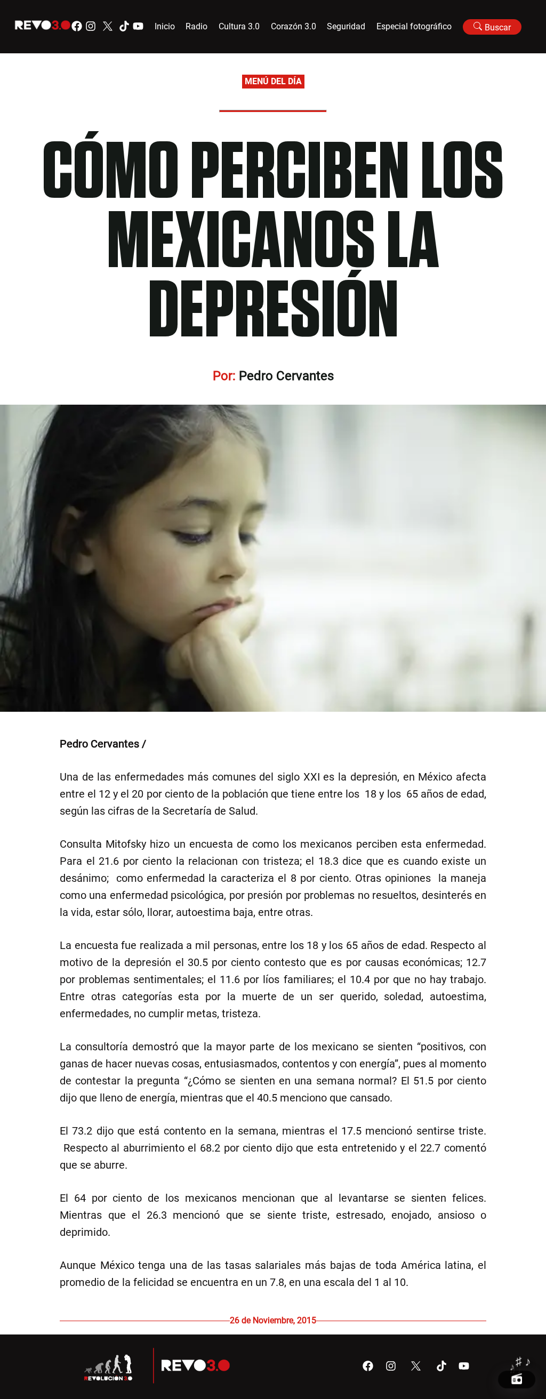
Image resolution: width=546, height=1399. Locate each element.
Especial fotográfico (414, 26)
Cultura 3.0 (239, 26)
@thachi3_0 (176, 743)
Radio (196, 26)
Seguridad (346, 26)
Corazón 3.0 (293, 26)
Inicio (165, 26)
